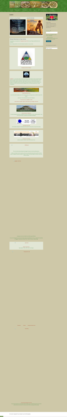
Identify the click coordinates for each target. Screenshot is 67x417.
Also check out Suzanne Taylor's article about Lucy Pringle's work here (26, 101)
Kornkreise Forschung (26, 138)
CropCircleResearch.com (26, 93)
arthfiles (11, 78)
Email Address (48, 31)
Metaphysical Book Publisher (26, 67)
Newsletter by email (50, 37)
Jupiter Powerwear (26, 246)
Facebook (19, 325)
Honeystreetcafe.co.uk (31, 325)
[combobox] (52, 48)
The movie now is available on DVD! (26, 99)
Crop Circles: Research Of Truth (26, 402)
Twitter (24, 325)
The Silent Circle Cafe (26, 125)
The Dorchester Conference (26, 113)
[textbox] (51, 49)
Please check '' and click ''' (51, 35)
